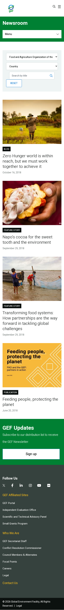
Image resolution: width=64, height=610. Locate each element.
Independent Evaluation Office (19, 510)
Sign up (31, 454)
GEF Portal (9, 503)
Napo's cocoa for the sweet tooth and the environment (27, 239)
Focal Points (10, 562)
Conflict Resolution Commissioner (22, 548)
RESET (14, 83)
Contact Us (10, 583)
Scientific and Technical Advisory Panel (24, 517)
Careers (7, 568)
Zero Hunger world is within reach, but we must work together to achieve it (28, 161)
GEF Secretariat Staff (14, 541)
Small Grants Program (15, 523)
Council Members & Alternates (20, 555)
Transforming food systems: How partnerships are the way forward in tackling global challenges (30, 321)
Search (54, 6)
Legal (6, 575)
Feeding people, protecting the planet (30, 402)
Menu (8, 34)
